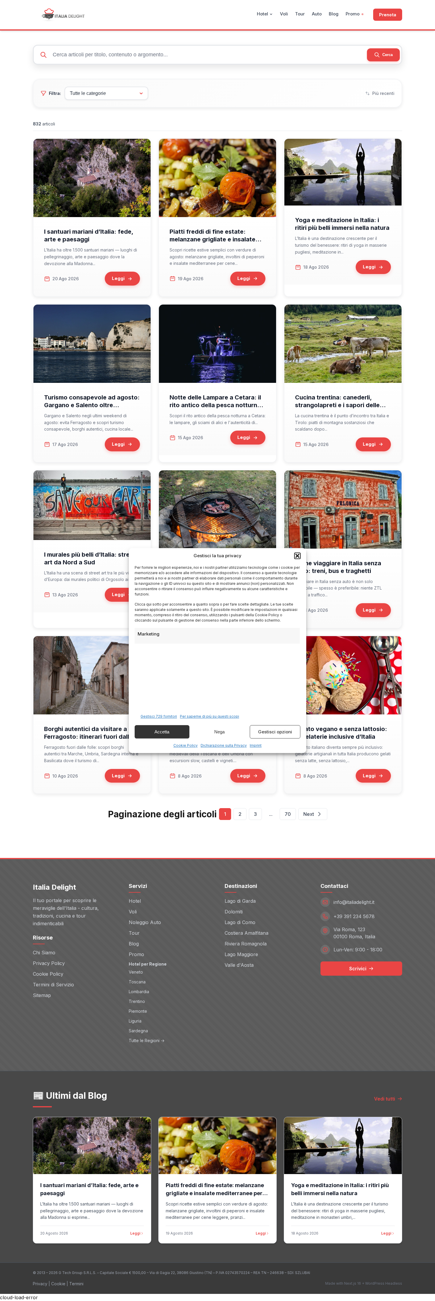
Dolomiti (234, 912)
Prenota (387, 14)
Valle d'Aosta (239, 965)
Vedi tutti (384, 1099)
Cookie (58, 1283)
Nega (219, 731)
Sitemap (42, 995)
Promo (353, 14)
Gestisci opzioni (275, 732)
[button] (297, 556)
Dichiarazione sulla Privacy (224, 745)
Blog (334, 14)
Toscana (137, 981)
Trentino (137, 1001)
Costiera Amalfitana (246, 933)
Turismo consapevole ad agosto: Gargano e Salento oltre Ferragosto (92, 405)
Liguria (135, 1020)
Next (308, 814)
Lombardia (139, 991)
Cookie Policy (185, 745)
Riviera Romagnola (246, 944)
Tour (300, 14)
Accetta (161, 731)
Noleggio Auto (145, 922)
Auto (317, 14)
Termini (76, 1283)
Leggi (135, 1233)
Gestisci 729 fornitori (159, 716)
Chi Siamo (44, 953)
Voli (284, 14)
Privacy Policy (49, 963)
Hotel (262, 14)
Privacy (40, 1283)
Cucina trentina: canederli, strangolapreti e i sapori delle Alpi (337, 405)
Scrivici (357, 969)
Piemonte (138, 1011)
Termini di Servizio (53, 985)
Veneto (136, 971)
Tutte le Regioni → (147, 1040)
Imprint (256, 745)
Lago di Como (240, 922)
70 (288, 814)
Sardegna (138, 1030)
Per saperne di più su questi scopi (209, 716)
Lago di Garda (240, 901)
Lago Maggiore (241, 954)
